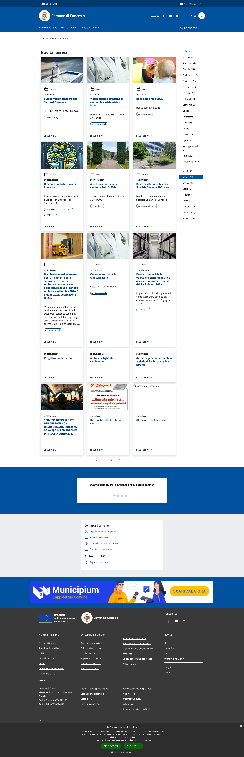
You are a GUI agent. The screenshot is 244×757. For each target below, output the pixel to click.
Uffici (41, 653)
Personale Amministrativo (51, 668)
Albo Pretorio (129, 693)
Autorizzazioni (129, 664)
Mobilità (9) (188, 134)
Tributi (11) (188, 194)
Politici (42, 663)
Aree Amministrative (49, 648)
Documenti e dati (47, 673)
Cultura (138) (189, 99)
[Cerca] (201, 15)
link (149, 740)
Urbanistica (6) (189, 212)
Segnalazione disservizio (92, 693)
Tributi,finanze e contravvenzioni (138, 648)
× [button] (241, 726)
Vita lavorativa (88, 653)
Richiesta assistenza (90, 704)
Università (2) (189, 206)
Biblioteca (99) (189, 81)
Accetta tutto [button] (111, 746)
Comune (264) (189, 93)
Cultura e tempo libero (91, 648)
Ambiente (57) (189, 57)
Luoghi (167, 667)
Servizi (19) (188, 177)
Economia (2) (189, 104)
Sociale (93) (188, 183)
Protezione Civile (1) (191, 163)
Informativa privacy (132, 698)
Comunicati (169, 648)
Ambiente (127, 653)
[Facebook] (162, 16)
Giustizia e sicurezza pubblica (137, 643)
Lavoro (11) (188, 128)
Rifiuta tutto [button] (133, 746)
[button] (122, 752)
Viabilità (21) (189, 218)
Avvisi (98, 89)
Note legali (128, 704)
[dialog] (122, 740)
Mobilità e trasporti (90, 668)
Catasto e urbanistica (91, 663)
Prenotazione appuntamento (94, 688)
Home (45, 38)
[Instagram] (176, 16)
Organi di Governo (47, 643)
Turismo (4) (188, 200)
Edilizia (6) (187, 110)
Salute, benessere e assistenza (137, 658)
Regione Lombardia (48, 3)
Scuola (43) (188, 171)
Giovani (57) (188, 122)
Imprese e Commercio (91, 658)
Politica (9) (188, 155)
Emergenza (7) (189, 116)
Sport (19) (187, 188)
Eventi (167, 672)
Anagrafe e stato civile (91, 643)
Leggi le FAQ (87, 698)
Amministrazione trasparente (137, 688)
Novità (55, 38)
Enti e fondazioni (47, 658)
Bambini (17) (189, 69)
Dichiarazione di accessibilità (136, 709)
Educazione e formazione (134, 638)
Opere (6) (187, 140)
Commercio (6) (189, 87)
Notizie (53, 89)
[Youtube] (169, 16)
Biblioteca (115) (190, 75)
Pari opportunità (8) (190, 148)
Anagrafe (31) (189, 63)
